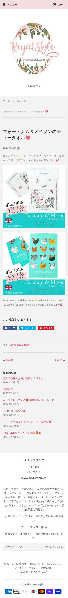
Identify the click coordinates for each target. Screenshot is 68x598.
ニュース (21, 100)
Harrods (34, 466)
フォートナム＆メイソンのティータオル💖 (27, 421)
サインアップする (54, 546)
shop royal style (35, 584)
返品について (54, 563)
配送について (37, 563)
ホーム (6, 100)
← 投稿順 (8, 360)
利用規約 (46, 567)
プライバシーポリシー (26, 567)
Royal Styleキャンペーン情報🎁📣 (22, 432)
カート (61, 4)
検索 (6, 563)
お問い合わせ (19, 563)
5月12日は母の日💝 (14, 411)
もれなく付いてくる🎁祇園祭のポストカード (28, 400)
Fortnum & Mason (19, 344)
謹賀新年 (8, 389)
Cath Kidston (34, 471)
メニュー (12, 4)
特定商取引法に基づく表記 (32, 572)
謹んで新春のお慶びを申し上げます (23, 378)
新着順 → (60, 360)
